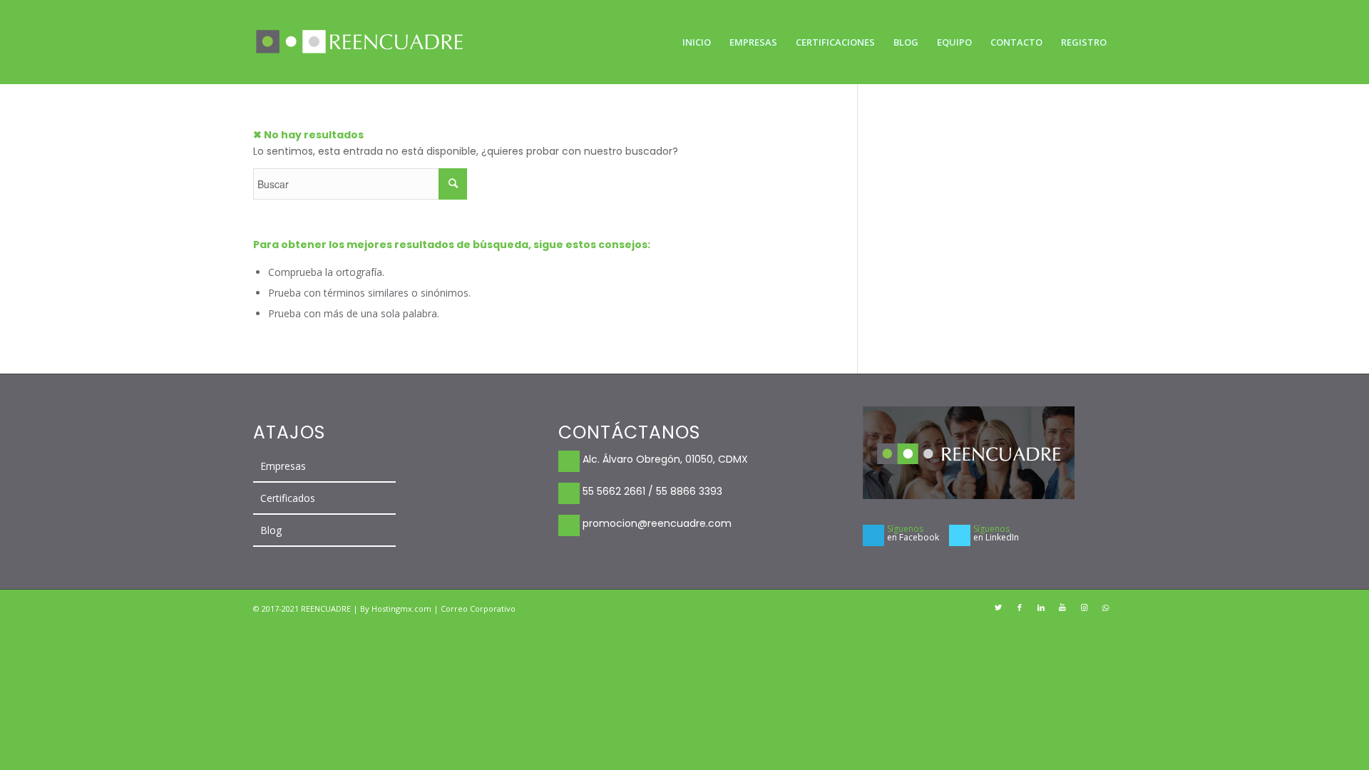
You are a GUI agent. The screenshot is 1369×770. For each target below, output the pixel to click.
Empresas (283, 466)
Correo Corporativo (478, 608)
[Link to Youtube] (1062, 607)
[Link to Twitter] (998, 607)
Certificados (287, 498)
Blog (271, 530)
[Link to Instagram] (1083, 607)
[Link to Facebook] (1019, 607)
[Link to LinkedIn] (1041, 607)
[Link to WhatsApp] (1105, 607)
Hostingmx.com (402, 608)
